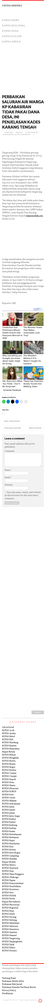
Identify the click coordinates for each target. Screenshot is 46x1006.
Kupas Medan (9, 862)
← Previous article (11, 428)
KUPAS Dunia (8, 785)
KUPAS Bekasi (9, 754)
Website (9, 485)
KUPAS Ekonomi (10, 788)
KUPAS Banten (32, 132)
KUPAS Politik (9, 895)
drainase (14, 421)
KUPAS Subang (9, 920)
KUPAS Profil (8, 898)
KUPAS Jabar (8, 806)
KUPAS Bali (7, 739)
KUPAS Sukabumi (10, 923)
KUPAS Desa (10, 31)
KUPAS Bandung (10, 742)
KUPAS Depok (9, 779)
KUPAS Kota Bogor (11, 852)
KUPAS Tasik (8, 944)
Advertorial (8, 727)
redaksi (19, 132)
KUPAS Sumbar (9, 932)
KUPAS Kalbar (9, 819)
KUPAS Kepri (8, 840)
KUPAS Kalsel (8, 822)
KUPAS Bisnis (8, 764)
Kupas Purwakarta (11, 901)
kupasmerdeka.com (34, 215)
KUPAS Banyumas (11, 748)
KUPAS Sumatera (10, 929)
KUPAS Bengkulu (10, 757)
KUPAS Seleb (8, 914)
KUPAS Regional (14, 25)
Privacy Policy (9, 990)
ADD (6, 421)
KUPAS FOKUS (9, 791)
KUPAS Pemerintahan (13, 883)
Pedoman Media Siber (13, 981)
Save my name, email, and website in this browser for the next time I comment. (23, 495)
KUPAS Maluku (9, 858)
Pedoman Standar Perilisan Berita (19, 987)
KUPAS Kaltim (9, 828)
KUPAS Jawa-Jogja (11, 816)
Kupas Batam (8, 751)
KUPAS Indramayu (11, 803)
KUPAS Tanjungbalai (12, 941)
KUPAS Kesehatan (11, 843)
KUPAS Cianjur (9, 776)
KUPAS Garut (8, 797)
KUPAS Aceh (8, 730)
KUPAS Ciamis (9, 773)
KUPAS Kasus (8, 831)
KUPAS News (10, 20)
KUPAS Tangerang (22, 134)
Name (8, 470)
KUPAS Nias (8, 871)
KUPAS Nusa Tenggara (13, 874)
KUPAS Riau (8, 911)
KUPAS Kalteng (9, 825)
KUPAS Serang (9, 917)
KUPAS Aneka (11, 41)
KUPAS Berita (8, 134)
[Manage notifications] (40, 1001)
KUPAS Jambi (8, 809)
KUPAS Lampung (10, 855)
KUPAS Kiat (7, 846)
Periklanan (7, 993)
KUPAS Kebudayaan (11, 834)
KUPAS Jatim (8, 813)
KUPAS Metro (9, 865)
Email (8, 477)
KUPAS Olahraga (10, 877)
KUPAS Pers (8, 892)
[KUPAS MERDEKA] (23, 9)
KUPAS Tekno (8, 947)
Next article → (36, 428)
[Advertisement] (23, 68)
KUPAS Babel (8, 736)
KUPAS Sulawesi (10, 926)
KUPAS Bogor (8, 767)
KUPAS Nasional (10, 868)
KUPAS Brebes (9, 770)
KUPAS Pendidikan (11, 886)
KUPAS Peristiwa (10, 889)
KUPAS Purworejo (11, 904)
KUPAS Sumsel (9, 935)
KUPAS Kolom (12, 36)
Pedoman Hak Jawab (12, 984)
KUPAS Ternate (9, 950)
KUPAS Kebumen (10, 837)
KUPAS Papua (8, 880)
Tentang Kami (9, 978)
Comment (9, 451)
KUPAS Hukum (9, 800)
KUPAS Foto (8, 794)
